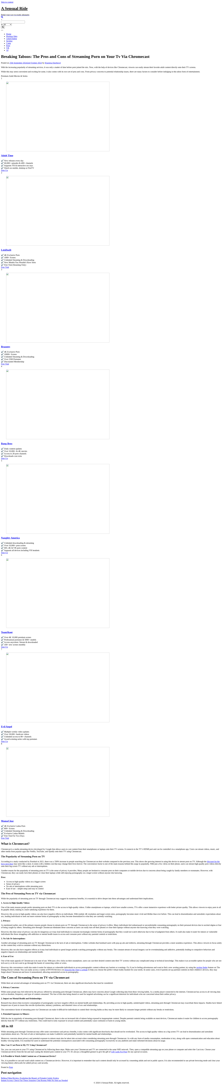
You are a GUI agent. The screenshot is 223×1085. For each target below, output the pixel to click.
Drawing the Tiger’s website (76, 970)
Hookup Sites (11, 36)
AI (7, 50)
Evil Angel (6, 726)
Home (8, 34)
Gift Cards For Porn (119, 1052)
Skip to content (7, 2)
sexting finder (202, 967)
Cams (8, 43)
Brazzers (5, 346)
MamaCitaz (7, 821)
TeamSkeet (7, 632)
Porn (8, 46)
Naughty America (10, 538)
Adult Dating (11, 39)
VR (7, 48)
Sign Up (4, 170)
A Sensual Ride (14, 8)
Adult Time (7, 155)
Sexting (9, 41)
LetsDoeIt (6, 250)
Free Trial (5, 267)
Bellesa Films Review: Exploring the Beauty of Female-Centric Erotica (30, 1078)
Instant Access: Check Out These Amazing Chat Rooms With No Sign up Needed (34, 1080)
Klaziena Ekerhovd (53, 63)
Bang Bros (6, 443)
